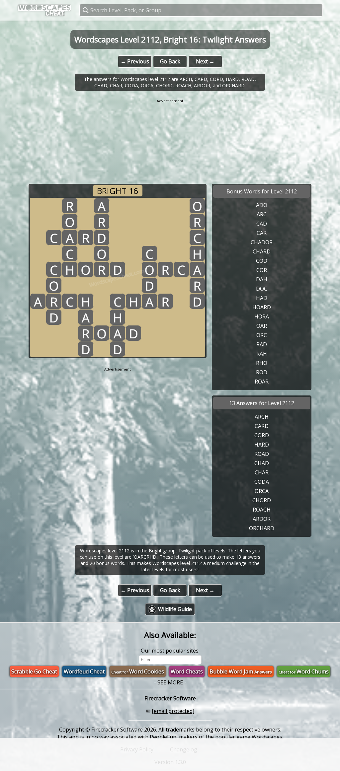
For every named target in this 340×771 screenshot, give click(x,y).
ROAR (262, 381)
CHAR (262, 472)
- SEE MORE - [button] (170, 682)
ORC (261, 335)
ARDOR (262, 519)
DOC (261, 288)
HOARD (261, 307)
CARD (262, 426)
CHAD (261, 463)
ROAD (261, 453)
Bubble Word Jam (241, 671)
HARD (261, 444)
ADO (261, 205)
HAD (261, 298)
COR (261, 270)
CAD (261, 223)
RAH (261, 353)
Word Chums (304, 671)
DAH (261, 279)
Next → (205, 61)
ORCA (262, 491)
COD (261, 260)
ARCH (262, 416)
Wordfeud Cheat (84, 671)
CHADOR (262, 242)
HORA (261, 316)
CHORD (261, 500)
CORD (261, 435)
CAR (262, 233)
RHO (261, 363)
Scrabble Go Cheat (34, 671)
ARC (262, 214)
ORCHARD (261, 528)
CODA (261, 481)
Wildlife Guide (175, 609)
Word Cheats (187, 671)
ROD (261, 372)
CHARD (262, 251)
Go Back (170, 61)
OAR (261, 325)
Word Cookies (137, 671)
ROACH (262, 509)
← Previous (135, 61)
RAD (261, 344)
